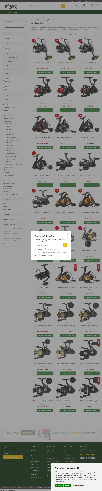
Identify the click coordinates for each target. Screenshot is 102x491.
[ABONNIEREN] (65, 245)
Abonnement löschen (52, 249)
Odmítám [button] (67, 485)
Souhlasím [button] (59, 485)
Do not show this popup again (45, 255)
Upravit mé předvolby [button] (78, 485)
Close (68, 233)
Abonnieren (40, 249)
